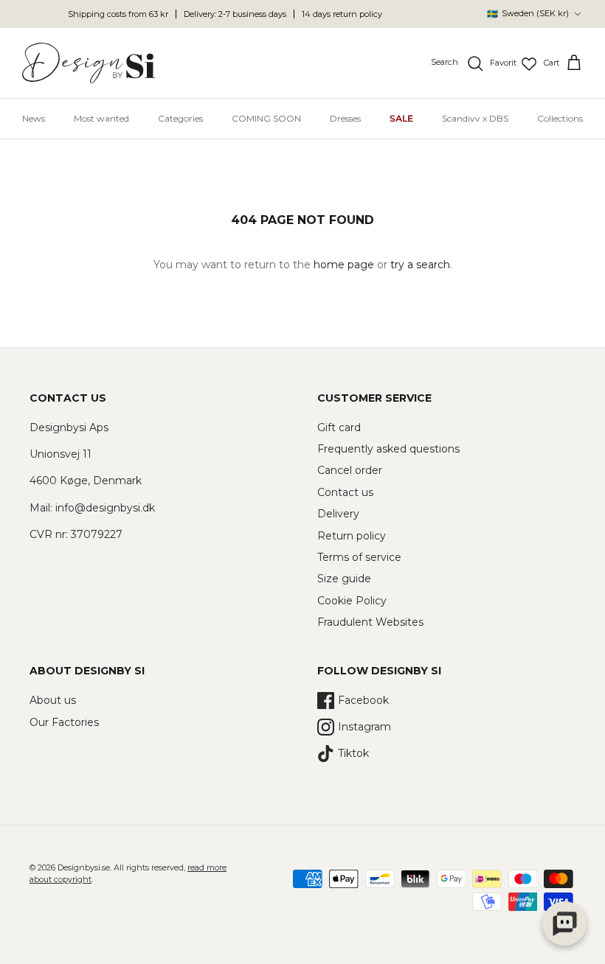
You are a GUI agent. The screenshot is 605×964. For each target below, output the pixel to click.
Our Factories (64, 722)
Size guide (344, 578)
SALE (401, 118)
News (33, 118)
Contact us (345, 492)
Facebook (363, 700)
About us (53, 700)
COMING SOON (266, 118)
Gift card (339, 427)
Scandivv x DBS (475, 118)
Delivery (338, 513)
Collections (560, 118)
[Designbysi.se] (88, 63)
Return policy (351, 535)
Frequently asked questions (388, 448)
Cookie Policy (352, 600)
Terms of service (359, 557)
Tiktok (353, 753)
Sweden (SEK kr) (528, 13)
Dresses (345, 118)
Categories (180, 118)
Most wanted (101, 118)
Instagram (364, 726)
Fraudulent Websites (370, 622)
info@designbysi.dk (105, 507)
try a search (420, 264)
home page (344, 264)
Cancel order (349, 470)
